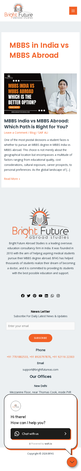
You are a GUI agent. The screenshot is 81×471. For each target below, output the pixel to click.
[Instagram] (58, 295)
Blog (33, 132)
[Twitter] (28, 295)
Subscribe (40, 337)
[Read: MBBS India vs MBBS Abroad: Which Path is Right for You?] (40, 93)
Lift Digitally (47, 461)
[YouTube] (40, 295)
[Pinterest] (34, 295)
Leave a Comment (15, 132)
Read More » (12, 178)
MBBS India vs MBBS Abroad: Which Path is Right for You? (36, 124)
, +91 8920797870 (39, 357)
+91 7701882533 (17, 357)
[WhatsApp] (52, 295)
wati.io (48, 443)
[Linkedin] (46, 295)
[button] (40, 433)
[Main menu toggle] (73, 11)
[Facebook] (23, 295)
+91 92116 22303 (63, 357)
